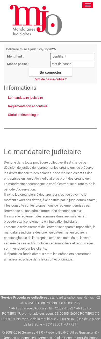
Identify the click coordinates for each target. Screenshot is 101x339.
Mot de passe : (18, 64)
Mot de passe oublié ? (51, 79)
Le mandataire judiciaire (25, 98)
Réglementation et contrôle (27, 106)
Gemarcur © (88, 332)
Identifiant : (15, 56)
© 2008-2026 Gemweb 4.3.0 (22, 332)
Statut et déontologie (23, 115)
